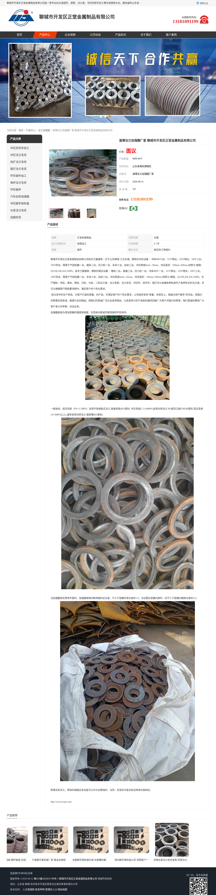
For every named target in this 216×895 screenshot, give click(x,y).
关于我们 (146, 34)
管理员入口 (51, 889)
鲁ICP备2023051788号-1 (46, 878)
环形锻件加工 (18, 175)
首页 (19, 34)
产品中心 (44, 34)
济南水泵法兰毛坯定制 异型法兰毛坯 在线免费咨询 (116, 860)
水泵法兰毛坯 (18, 210)
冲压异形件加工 (19, 148)
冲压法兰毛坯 (18, 155)
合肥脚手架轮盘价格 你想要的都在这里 (28, 860)
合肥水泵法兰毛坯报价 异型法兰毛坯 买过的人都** (156, 860)
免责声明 (40, 889)
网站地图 (62, 889)
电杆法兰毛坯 (18, 182)
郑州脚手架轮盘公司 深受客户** (67, 860)
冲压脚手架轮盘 (19, 203)
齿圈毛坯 (15, 217)
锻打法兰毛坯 (18, 168)
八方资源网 (28, 889)
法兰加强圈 (44, 130)
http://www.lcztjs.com (61, 802)
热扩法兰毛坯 (18, 161)
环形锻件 (15, 189)
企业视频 (70, 34)
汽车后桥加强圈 (19, 196)
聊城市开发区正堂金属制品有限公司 (78, 878)
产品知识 (120, 34)
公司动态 (95, 34)
